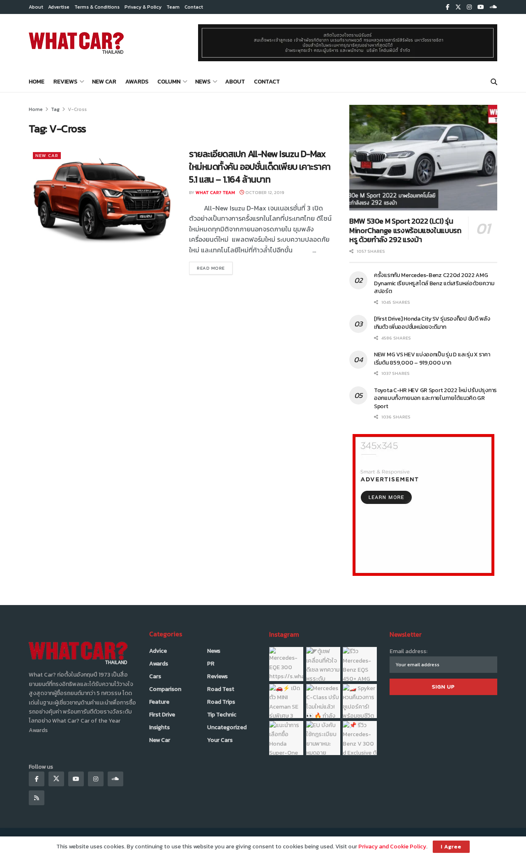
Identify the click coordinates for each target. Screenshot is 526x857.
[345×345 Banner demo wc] (423, 504)
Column (168, 81)
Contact (194, 7)
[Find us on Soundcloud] (493, 7)
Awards (136, 81)
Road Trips (221, 702)
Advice (158, 651)
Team (173, 7)
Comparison (165, 689)
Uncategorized (227, 727)
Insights (159, 727)
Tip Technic (221, 714)
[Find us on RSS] (36, 797)
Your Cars (220, 740)
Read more (215, 267)
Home (36, 81)
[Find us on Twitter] (458, 7)
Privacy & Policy (143, 7)
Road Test (220, 689)
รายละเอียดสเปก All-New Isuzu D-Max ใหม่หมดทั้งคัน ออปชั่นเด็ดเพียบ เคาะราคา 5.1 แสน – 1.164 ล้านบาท (260, 166)
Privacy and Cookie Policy (392, 846)
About (36, 7)
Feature (159, 702)
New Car (104, 81)
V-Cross (77, 109)
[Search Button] (494, 82)
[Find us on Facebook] (448, 7)
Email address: (408, 651)
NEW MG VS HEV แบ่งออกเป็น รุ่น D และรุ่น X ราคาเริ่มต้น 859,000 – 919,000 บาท (432, 358)
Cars (155, 676)
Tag (55, 109)
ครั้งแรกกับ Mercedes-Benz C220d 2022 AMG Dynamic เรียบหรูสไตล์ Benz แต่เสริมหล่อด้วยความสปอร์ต (434, 283)
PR (211, 663)
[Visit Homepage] (76, 42)
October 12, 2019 (264, 192)
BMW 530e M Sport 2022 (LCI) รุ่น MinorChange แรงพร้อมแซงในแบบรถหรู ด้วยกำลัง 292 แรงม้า (405, 230)
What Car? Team (215, 192)
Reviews (65, 81)
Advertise (58, 7)
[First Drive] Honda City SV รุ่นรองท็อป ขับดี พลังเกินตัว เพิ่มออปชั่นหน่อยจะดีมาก (432, 322)
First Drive (162, 714)
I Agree (451, 846)
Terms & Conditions (97, 7)
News (202, 81)
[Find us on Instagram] (469, 7)
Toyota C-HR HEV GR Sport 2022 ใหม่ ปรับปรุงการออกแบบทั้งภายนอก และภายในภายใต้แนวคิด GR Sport (435, 398)
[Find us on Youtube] (481, 7)
